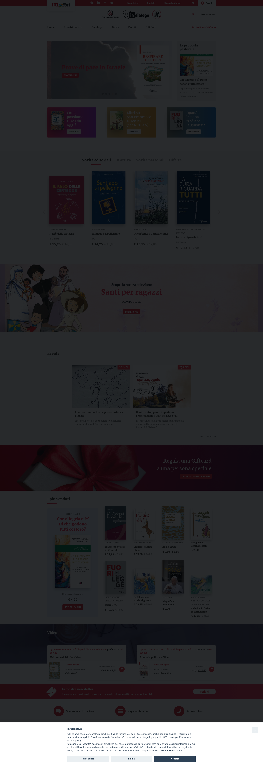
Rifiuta (131, 759)
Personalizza (88, 759)
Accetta (175, 759)
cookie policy (166, 750)
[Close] (255, 730)
